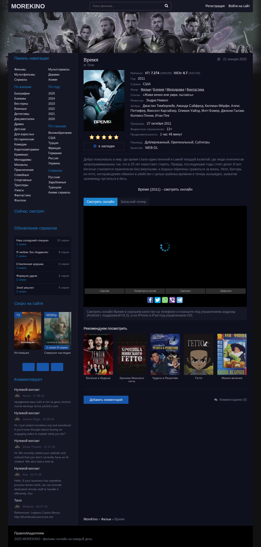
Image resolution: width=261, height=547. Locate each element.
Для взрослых (24, 134)
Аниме (52, 79)
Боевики (20, 98)
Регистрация (215, 6)
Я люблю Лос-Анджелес (32, 252)
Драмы (19, 124)
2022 (51, 108)
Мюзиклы (21, 164)
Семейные (21, 175)
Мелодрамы (22, 159)
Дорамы (54, 74)
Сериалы (20, 79)
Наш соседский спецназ (32, 240)
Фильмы (20, 69)
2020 (51, 119)
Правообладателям (29, 533)
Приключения (23, 169)
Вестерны (21, 103)
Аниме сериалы (59, 192)
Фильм (146, 89)
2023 (51, 103)
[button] (28, 367)
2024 (51, 98)
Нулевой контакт (27, 389)
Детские (20, 129)
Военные (20, 108)
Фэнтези (20, 200)
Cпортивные (23, 180)
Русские (54, 177)
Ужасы (19, 190)
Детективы (21, 113)
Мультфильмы (24, 74)
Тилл (18, 500)
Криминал (21, 154)
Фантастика (22, 195)
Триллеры (21, 185)
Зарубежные (57, 182)
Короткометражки (26, 149)
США (51, 137)
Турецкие (54, 187)
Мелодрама (175, 89)
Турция (53, 143)
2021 (51, 113)
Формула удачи (26, 275)
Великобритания (60, 132)
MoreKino (91, 519)
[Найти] (166, 6)
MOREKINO (28, 6)
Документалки (24, 119)
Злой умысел (25, 287)
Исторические (24, 139)
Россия (53, 158)
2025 (51, 93)
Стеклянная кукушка (29, 264)
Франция (54, 148)
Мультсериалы (59, 69)
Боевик (158, 89)
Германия (55, 153)
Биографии (22, 93)
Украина (54, 163)
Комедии (20, 144)
